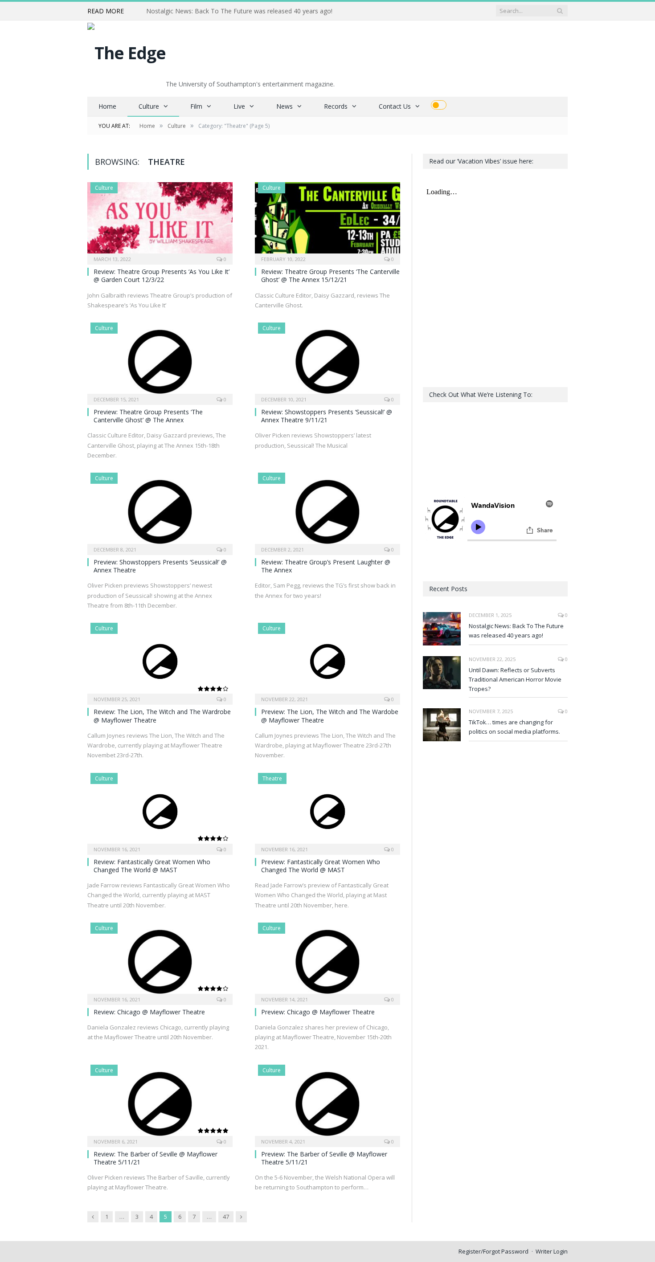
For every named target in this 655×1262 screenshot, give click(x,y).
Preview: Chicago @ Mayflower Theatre (318, 1012)
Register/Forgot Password (493, 1251)
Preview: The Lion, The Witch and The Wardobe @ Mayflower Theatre (329, 715)
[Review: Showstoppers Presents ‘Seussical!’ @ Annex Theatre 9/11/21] (327, 361)
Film (196, 106)
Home (107, 106)
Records (336, 106)
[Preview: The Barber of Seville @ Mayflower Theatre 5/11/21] (327, 1103)
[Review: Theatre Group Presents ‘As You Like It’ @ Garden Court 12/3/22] (160, 220)
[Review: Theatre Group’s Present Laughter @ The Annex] (327, 511)
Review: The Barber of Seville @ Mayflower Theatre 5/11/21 (155, 1158)
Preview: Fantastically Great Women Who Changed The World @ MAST (320, 866)
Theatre (272, 778)
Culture (149, 106)
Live (239, 106)
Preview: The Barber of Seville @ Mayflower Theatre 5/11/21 (324, 1158)
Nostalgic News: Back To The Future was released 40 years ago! (516, 630)
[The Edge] (126, 50)
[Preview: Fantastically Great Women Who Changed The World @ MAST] (327, 811)
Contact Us (395, 106)
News (284, 106)
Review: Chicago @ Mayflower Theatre (149, 1012)
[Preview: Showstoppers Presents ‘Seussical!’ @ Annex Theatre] (160, 511)
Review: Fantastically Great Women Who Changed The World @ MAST (152, 866)
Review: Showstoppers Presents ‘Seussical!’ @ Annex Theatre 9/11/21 (326, 416)
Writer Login (552, 1251)
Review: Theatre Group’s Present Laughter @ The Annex (325, 566)
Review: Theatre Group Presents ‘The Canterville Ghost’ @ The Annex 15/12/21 (330, 275)
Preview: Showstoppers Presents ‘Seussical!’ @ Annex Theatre (160, 566)
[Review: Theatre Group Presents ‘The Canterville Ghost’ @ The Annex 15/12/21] (327, 220)
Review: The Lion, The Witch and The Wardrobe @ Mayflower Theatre (162, 715)
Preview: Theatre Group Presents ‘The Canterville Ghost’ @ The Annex (148, 416)
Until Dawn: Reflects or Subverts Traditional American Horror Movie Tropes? (248, 11)
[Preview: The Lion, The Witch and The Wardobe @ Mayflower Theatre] (327, 661)
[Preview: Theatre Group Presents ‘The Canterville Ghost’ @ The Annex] (160, 361)
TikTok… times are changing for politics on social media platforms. (514, 726)
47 (226, 1217)
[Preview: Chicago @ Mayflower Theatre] (327, 961)
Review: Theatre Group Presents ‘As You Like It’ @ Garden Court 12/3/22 (161, 275)
